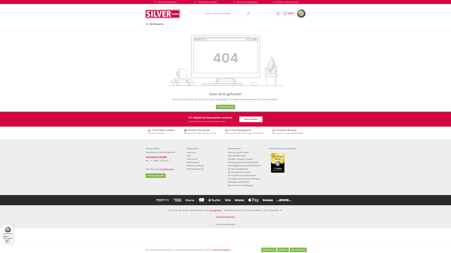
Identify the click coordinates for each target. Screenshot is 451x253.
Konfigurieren (269, 250)
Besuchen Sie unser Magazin (240, 185)
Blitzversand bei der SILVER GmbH (243, 162)
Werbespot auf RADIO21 (238, 182)
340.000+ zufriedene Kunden (240, 159)
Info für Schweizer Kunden (239, 172)
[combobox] (225, 13)
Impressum (191, 153)
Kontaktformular (167, 169)
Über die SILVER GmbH (238, 153)
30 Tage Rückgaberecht (238, 169)
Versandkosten (215, 210)
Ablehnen (283, 250)
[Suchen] (248, 13)
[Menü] (11, 226)
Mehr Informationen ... (222, 250)
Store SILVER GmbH (237, 156)
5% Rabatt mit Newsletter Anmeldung (244, 179)
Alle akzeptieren (298, 250)
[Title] (278, 163)
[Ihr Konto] (278, 13)
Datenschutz (192, 159)
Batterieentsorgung (195, 169)
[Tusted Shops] (301, 13)
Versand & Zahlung (195, 166)
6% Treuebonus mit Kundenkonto (242, 176)
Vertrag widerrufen (155, 176)
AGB (189, 156)
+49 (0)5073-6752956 (156, 157)
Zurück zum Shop (225, 107)
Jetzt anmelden (251, 119)
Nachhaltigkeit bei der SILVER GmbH (244, 166)
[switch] (8, 241)
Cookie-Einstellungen (225, 217)
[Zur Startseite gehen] (163, 14)
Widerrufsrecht (193, 162)
